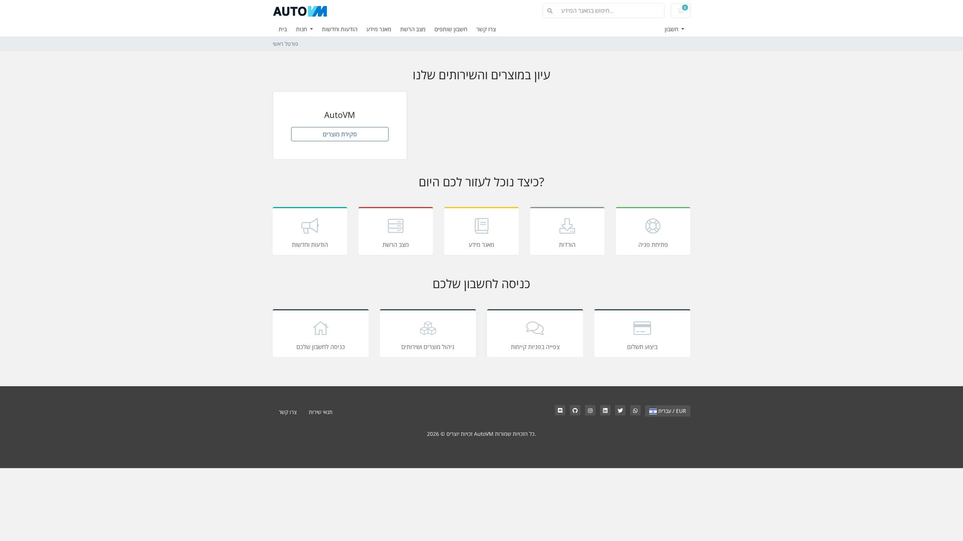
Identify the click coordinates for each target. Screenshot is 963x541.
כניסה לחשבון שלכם (320, 347)
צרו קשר (486, 29)
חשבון (672, 29)
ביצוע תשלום (642, 347)
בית (283, 29)
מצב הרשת (412, 29)
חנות (302, 29)
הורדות (567, 244)
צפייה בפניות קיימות (535, 347)
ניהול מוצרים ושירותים (427, 347)
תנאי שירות (321, 412)
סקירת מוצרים (340, 134)
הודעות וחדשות (339, 29)
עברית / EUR (671, 410)
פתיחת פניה (653, 244)
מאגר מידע (378, 29)
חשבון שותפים (450, 29)
